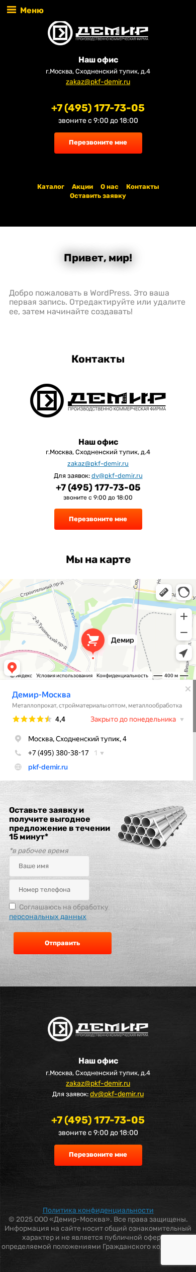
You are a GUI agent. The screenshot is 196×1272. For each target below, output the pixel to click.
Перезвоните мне (98, 142)
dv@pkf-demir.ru (117, 475)
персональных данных (47, 916)
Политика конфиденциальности (98, 1210)
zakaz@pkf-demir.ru (98, 82)
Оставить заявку (98, 195)
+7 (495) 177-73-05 (98, 108)
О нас (110, 186)
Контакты (142, 186)
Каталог (50, 186)
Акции (82, 186)
